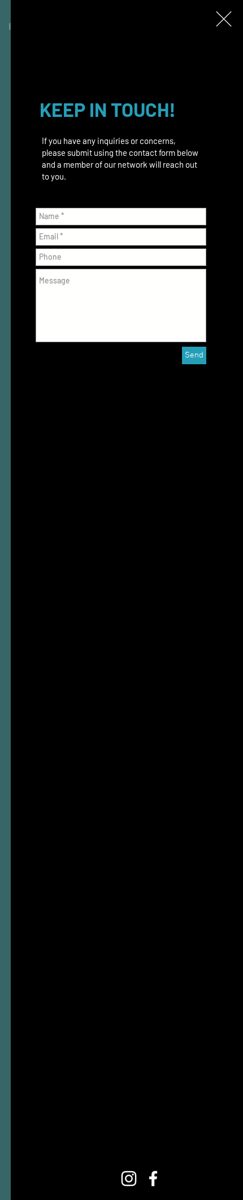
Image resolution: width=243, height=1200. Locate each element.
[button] (224, 19)
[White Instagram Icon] (129, 1178)
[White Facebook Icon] (153, 1178)
